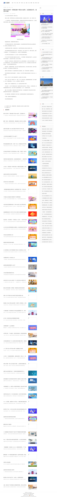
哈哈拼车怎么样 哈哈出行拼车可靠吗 (47, 170)
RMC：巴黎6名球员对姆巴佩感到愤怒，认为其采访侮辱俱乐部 (15, 439)
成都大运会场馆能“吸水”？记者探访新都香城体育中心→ (14, 371)
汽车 (15, 2)
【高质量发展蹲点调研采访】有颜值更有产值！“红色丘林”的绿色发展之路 (15, 189)
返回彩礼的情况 (44, 193)
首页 (12, 2)
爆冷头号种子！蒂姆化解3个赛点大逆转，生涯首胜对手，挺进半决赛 (15, 113)
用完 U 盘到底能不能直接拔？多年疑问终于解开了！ (47, 179)
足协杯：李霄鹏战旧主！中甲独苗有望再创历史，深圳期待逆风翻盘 (47, 200)
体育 (22, 2)
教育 (31, 2)
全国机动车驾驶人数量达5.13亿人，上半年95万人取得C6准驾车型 (47, 37)
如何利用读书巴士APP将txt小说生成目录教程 (47, 168)
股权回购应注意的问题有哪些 (46, 133)
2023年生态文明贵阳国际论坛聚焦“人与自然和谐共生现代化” (15, 227)
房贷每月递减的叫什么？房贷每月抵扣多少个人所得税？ (47, 87)
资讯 (17, 2)
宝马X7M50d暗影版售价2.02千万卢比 (47, 195)
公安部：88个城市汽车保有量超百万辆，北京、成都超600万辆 (46, 31)
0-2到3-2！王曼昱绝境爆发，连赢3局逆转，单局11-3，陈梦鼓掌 (15, 356)
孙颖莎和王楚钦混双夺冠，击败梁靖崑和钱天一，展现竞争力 (15, 159)
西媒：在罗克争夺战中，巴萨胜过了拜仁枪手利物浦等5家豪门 (47, 202)
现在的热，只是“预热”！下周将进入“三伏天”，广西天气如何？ (15, 219)
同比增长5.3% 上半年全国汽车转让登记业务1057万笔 (46, 41)
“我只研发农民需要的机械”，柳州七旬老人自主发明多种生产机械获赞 (15, 204)
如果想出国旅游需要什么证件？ (9, 265)
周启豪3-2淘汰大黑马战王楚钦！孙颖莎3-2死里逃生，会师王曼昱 (15, 303)
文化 (29, 2)
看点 (38, 2)
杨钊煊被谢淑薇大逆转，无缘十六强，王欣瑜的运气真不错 (14, 143)
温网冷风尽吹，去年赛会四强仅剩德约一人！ (47, 237)
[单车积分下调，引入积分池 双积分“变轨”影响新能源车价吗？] (46, 19)
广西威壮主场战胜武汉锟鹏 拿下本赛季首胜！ (12, 196)
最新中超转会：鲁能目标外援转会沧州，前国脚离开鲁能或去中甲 (47, 184)
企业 (24, 2)
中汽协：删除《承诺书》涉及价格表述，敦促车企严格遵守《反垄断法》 (47, 34)
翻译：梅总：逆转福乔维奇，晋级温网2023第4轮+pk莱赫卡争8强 (18, 106)
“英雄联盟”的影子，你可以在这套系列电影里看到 (47, 216)
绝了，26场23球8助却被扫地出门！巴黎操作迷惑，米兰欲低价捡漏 (47, 214)
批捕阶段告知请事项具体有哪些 (9, 416)
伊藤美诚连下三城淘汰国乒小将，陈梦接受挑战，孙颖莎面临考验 (47, 145)
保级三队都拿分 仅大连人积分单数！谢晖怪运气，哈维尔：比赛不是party (47, 156)
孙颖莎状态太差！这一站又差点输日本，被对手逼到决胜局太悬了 (15, 394)
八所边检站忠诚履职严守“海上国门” (10, 136)
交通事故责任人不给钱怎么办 (9, 257)
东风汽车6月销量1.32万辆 (46, 43)
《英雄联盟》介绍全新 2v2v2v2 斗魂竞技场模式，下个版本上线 (15, 447)
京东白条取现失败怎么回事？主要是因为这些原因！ (47, 149)
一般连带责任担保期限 (45, 163)
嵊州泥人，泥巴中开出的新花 (46, 161)
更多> (52, 13)
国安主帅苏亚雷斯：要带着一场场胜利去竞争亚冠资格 (13, 287)
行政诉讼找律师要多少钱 (8, 234)
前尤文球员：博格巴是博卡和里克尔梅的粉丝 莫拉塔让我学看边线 (47, 154)
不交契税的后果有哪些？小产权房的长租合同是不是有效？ (47, 97)
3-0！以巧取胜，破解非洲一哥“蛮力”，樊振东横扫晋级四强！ (15, 401)
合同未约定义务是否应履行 (8, 181)
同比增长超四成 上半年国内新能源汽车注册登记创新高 (46, 27)
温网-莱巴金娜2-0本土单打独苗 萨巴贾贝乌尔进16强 (13, 128)
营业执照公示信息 (32, 495)
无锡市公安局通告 (6, 462)
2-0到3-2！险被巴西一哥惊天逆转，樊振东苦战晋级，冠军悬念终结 (15, 166)
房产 (19, 2)
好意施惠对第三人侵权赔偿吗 (46, 232)
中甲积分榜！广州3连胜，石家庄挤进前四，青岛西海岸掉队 (15, 333)
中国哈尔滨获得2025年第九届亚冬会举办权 (47, 209)
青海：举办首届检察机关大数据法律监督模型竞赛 (47, 191)
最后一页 (8, 107)
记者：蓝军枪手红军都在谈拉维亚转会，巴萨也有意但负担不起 (47, 186)
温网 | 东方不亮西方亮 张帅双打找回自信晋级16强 (13, 295)
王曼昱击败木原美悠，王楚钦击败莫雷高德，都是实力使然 (47, 147)
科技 (33, 2)
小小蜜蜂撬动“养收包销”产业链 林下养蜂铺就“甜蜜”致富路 (14, 431)
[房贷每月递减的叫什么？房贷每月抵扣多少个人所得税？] (46, 82)
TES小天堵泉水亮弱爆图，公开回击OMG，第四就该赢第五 (47, 140)
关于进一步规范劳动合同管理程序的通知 (11, 318)
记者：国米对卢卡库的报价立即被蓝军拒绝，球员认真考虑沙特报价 (15, 485)
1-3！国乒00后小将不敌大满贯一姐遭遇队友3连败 (13, 348)
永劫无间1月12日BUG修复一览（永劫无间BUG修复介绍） (14, 280)
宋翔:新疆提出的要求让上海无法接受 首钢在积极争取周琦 (47, 239)
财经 (36, 2)
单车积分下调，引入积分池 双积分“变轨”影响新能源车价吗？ (15, 409)
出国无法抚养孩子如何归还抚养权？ (10, 174)
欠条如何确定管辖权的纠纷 (8, 272)
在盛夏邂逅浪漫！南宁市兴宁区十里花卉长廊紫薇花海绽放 (14, 212)
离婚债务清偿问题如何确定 (8, 242)
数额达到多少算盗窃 (7, 424)
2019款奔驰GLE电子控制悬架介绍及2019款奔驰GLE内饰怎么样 (15, 250)
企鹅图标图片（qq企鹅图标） (9, 325)
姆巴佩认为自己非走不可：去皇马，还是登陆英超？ (13, 477)
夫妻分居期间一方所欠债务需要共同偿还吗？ (47, 131)
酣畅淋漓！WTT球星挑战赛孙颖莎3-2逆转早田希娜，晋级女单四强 (15, 454)
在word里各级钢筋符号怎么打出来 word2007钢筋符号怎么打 (47, 177)
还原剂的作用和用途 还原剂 (8, 469)
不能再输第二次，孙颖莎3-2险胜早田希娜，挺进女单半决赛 (15, 386)
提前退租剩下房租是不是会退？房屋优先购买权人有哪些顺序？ (47, 94)
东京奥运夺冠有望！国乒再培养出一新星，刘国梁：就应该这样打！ (15, 151)
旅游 (26, 2)
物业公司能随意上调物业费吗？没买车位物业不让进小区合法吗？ (47, 91)
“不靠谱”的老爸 (44, 138)
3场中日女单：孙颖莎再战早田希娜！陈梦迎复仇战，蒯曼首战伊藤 (47, 207)
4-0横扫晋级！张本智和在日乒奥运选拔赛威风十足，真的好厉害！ (15, 310)
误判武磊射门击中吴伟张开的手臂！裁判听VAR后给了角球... (15, 378)
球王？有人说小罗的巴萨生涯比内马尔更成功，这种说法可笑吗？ (47, 142)
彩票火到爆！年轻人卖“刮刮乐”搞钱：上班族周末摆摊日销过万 (15, 363)
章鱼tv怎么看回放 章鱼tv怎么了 (46, 172)
